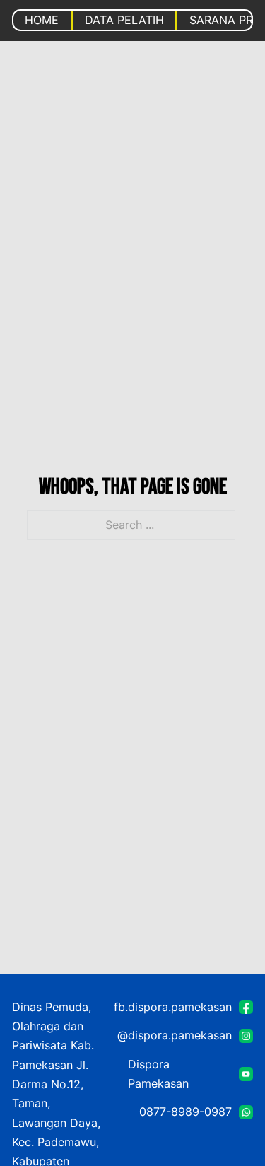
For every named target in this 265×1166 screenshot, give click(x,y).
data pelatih (124, 20)
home (42, 20)
